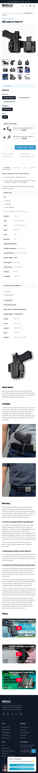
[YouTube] (8, 714)
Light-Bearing (6, 732)
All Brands (23, 737)
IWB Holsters (6, 727)
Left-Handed (5, 735)
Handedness (5, 106)
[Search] (22, 6)
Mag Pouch (5, 94)
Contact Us (5, 753)
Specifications (17, 167)
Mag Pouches (6, 737)
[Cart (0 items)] (30, 6)
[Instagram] (3, 714)
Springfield (23, 735)
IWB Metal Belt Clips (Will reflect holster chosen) (23, 136)
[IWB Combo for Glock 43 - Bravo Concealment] (5, 62)
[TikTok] (16, 714)
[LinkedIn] (20, 714)
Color (3, 113)
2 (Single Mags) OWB (9, 101)
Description (7, 167)
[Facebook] (12, 714)
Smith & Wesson (25, 732)
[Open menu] (34, 6)
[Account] (26, 6)
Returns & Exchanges (8, 751)
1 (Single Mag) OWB (8, 97)
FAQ (3, 745)
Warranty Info (6, 748)
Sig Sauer (23, 730)
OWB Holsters (6, 730)
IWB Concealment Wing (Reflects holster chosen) (23, 128)
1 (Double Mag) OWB (23, 97)
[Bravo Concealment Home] (7, 6)
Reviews (25, 167)
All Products (6, 13)
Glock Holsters (24, 727)
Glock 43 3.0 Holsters (17, 13)
